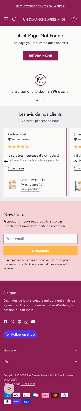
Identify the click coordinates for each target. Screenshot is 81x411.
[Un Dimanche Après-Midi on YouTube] (33, 322)
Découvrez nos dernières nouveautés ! (40, 6)
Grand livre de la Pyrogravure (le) (33, 182)
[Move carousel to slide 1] (37, 100)
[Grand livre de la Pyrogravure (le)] (12, 184)
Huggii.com (28, 384)
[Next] (74, 161)
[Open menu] (5, 19)
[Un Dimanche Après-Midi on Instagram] (26, 322)
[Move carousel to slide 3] (43, 100)
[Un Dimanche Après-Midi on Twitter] (12, 322)
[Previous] (6, 161)
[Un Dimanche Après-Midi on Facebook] (5, 322)
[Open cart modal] (74, 19)
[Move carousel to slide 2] (40, 100)
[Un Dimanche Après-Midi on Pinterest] (19, 322)
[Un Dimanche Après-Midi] (44, 19)
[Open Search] (14, 19)
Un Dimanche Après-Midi (43, 375)
